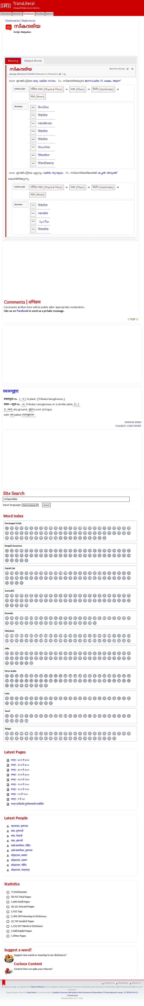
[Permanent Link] (60, 74)
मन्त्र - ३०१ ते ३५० (20, 770)
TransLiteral (31, 993)
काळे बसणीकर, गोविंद (20, 845)
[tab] (13, 61)
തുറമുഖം (57, 173)
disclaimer (123, 983)
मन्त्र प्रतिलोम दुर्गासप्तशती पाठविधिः (27, 804)
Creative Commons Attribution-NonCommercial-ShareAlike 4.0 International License (87, 993)
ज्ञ (129, 528)
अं (17, 528)
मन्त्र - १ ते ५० (18, 799)
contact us (109, 983)
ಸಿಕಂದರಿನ (43, 213)
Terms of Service (37, 987)
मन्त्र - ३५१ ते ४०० (20, 765)
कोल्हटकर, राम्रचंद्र (20, 870)
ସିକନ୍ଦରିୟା (44, 147)
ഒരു (35, 81)
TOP (133, 319)
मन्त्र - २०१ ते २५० (20, 779)
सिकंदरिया (42, 115)
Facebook (22, 311)
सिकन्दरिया (43, 229)
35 (101, 81)
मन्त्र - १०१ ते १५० (20, 789)
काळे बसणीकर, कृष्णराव (21, 850)
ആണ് (116, 81)
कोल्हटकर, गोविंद (18, 865)
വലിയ (43, 81)
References (28, 21)
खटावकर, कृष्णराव (19, 826)
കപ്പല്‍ (102, 173)
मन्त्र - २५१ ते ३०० (20, 774)
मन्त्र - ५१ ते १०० (19, 794)
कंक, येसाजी (16, 836)
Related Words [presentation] (33, 61)
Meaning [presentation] (13, 61)
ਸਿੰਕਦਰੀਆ (44, 155)
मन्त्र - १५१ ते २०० (20, 784)
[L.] (76, 404)
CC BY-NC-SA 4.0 (131, 993)
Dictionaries (12, 21)
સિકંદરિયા (43, 107)
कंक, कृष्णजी (17, 840)
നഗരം (52, 81)
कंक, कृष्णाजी (17, 831)
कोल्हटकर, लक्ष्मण (19, 860)
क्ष (95, 528)
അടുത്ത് (112, 173)
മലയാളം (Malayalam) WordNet (22, 74)
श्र (11, 537)
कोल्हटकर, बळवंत (19, 855)
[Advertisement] (72, 44)
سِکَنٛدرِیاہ (43, 221)
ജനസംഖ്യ (92, 81)
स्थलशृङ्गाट (11, 391)
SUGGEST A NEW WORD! (128, 426)
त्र (46, 533)
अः (11, 528)
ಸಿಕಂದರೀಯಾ (45, 123)
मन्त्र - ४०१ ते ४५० (20, 760)
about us (136, 983)
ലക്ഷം (108, 81)
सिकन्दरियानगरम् (46, 163)
